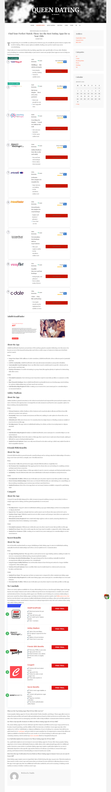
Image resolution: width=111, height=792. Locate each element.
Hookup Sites (40, 25)
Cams (66, 25)
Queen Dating (55, 10)
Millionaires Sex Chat (63, 596)
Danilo (37, 31)
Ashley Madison (33, 628)
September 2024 (81, 38)
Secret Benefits (33, 687)
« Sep (77, 104)
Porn (71, 25)
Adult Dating (51, 25)
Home (32, 25)
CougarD (30, 665)
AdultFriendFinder (34, 608)
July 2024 (78, 42)
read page (21, 731)
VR (76, 25)
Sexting (59, 25)
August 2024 (79, 40)
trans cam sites (34, 735)
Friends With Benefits (35, 646)
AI (79, 25)
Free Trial (59, 608)
